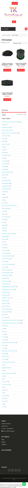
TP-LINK (3, 337)
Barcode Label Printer (6, 130)
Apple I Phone (5, 144)
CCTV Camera (5, 317)
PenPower (4, 152)
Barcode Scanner (5, 180)
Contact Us (4, 444)
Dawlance (4, 191)
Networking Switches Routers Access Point (11, 323)
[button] (26, 29)
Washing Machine (5, 188)
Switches (4, 124)
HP (2, 378)
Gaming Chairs (5, 295)
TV (2, 194)
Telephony (4, 239)
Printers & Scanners (6, 258)
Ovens (3, 222)
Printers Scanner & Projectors (8, 373)
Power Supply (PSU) (6, 309)
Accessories (4, 161)
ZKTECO (3, 345)
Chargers (4, 169)
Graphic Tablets (5, 306)
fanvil (3, 242)
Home (3, 439)
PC (2, 392)
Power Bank (4, 163)
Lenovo (3, 406)
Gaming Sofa (4, 300)
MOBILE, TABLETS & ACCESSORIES (9, 133)
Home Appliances (5, 183)
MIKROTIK (4, 325)
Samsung (4, 138)
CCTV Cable (4, 359)
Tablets (3, 149)
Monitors (4, 398)
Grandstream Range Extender (8, 233)
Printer (3, 177)
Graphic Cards (5, 303)
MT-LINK (4, 339)
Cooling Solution (5, 283)
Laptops (3, 390)
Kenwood (4, 202)
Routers (3, 314)
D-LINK (3, 334)
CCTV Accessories (5, 384)
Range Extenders (5, 367)
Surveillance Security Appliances (8, 342)
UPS (3, 365)
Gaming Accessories (6, 297)
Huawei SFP (4, 175)
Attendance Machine (6, 127)
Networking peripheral (6, 272)
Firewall (3, 228)
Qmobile (3, 141)
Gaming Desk (5, 278)
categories (5, 29)
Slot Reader (4, 261)
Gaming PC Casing (6, 281)
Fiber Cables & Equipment (7, 256)
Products (3, 442)
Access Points (5, 381)
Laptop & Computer (6, 270)
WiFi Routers (4, 356)
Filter (4, 114)
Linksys (3, 331)
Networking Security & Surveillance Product (11, 320)
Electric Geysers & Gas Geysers (8, 205)
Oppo (3, 147)
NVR (3, 370)
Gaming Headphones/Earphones (9, 286)
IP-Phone (4, 244)
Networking (4, 236)
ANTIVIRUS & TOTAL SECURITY (8, 351)
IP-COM (3, 247)
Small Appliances (5, 186)
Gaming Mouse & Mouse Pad (8, 289)
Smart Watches (5, 155)
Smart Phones (5, 135)
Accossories (4, 395)
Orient (3, 200)
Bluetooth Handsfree (6, 172)
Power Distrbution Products (8, 362)
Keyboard (4, 401)
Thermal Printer (5, 253)
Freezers (4, 211)
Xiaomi (3, 158)
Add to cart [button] (6, 70)
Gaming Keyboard (5, 311)
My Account (15, 3)
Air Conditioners (5, 216)
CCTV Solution (5, 250)
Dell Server (4, 267)
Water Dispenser (5, 208)
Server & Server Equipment (7, 264)
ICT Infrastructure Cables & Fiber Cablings (10, 121)
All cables (4, 166)
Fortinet (3, 230)
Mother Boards (5, 292)
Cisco (3, 328)
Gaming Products (5, 275)
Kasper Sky (4, 353)
